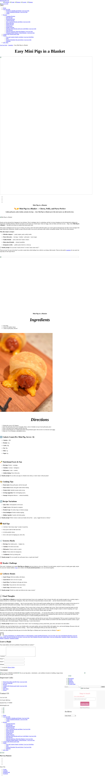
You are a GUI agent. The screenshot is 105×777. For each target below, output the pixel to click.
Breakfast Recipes (10, 19)
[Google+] (24, 2)
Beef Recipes (9, 17)
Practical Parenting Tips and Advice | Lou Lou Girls (18, 39)
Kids (7, 38)
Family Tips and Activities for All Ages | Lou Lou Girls (16, 637)
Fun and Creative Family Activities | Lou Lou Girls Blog (20, 37)
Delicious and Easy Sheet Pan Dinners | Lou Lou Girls (19, 31)
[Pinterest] (18, 2)
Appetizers (64, 637)
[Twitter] (12, 2)
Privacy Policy (11, 667)
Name (2, 658)
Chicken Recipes (10, 20)
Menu (2, 5)
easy (57, 635)
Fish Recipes (9, 26)
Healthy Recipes (10, 27)
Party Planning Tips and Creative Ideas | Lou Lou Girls (43, 637)
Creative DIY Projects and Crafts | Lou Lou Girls (15, 686)
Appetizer (31, 635)
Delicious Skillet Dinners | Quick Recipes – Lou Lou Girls (20, 33)
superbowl (6, 638)
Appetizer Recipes (10, 16)
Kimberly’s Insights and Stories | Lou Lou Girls (17, 10)
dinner (68, 637)
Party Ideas (5, 688)
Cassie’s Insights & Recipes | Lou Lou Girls (16, 12)
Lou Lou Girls (6, 9)
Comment (3, 656)
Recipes (5, 15)
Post (16, 567)
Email (2, 661)
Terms (84, 707)
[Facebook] (6, 2)
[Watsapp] (30, 2)
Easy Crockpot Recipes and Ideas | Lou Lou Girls (18, 21)
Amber (8, 13)
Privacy (88, 707)
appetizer (68, 250)
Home (4, 8)
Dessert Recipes (10, 23)
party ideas (5, 42)
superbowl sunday (14, 638)
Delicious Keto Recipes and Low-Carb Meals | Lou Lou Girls (21, 28)
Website (2, 664)
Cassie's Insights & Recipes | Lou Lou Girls (44, 635)
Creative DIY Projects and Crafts (11, 34)
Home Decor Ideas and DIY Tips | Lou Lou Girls (15, 681)
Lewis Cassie (7, 635)
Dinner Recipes (10, 24)
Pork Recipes (9, 30)
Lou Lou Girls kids (7, 683)
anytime (59, 637)
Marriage (8, 41)
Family (4, 35)
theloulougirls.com (4, 0)
